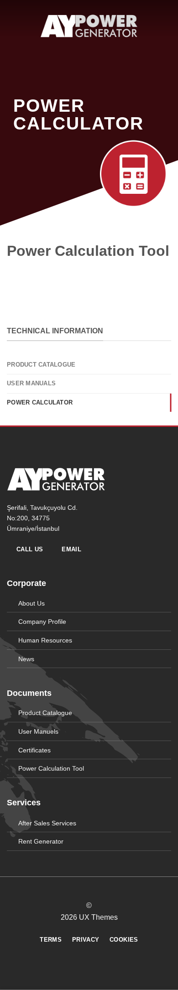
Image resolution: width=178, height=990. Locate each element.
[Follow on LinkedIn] (106, 889)
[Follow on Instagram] (83, 889)
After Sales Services (47, 823)
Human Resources (45, 640)
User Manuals (31, 383)
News (26, 659)
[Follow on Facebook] (72, 889)
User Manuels (38, 731)
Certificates (34, 750)
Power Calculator (40, 402)
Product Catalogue (41, 364)
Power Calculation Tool (51, 768)
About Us (31, 603)
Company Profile (42, 621)
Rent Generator (40, 841)
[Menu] (12, 26)
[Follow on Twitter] (94, 889)
